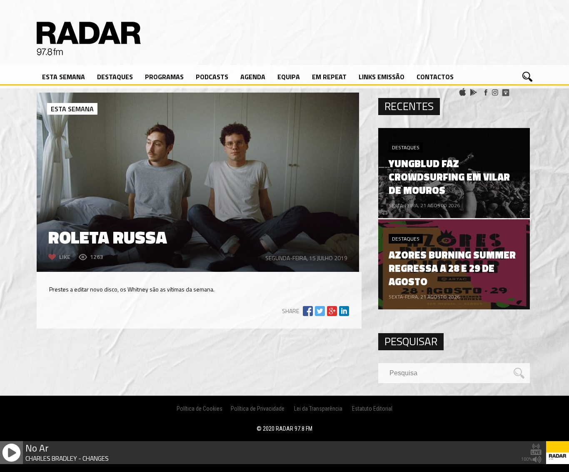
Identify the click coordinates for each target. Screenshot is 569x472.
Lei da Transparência (318, 408)
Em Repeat (329, 77)
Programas (164, 77)
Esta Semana (63, 77)
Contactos (435, 77)
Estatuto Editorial (372, 408)
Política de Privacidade (257, 408)
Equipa (288, 77)
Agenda (252, 77)
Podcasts (212, 77)
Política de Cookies (199, 408)
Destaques (115, 77)
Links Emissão (381, 77)
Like (64, 256)
